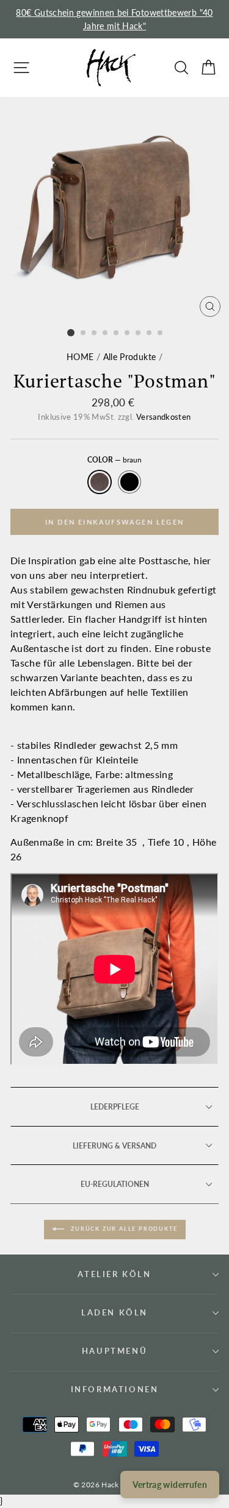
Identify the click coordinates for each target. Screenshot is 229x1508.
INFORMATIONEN (115, 1389)
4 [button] (106, 333)
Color (114, 460)
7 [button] (139, 333)
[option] (114, 19)
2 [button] (84, 333)
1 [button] (71, 332)
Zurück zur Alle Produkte (123, 1228)
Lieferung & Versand (114, 1146)
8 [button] (150, 333)
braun (100, 482)
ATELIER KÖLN (114, 1274)
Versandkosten (163, 417)
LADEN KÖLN (114, 1312)
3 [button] (95, 333)
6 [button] (128, 333)
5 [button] (117, 333)
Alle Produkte (129, 357)
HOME (80, 357)
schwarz (129, 482)
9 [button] (161, 333)
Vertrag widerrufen (170, 1484)
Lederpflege (114, 1107)
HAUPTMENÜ (114, 1351)
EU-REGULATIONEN (115, 1184)
